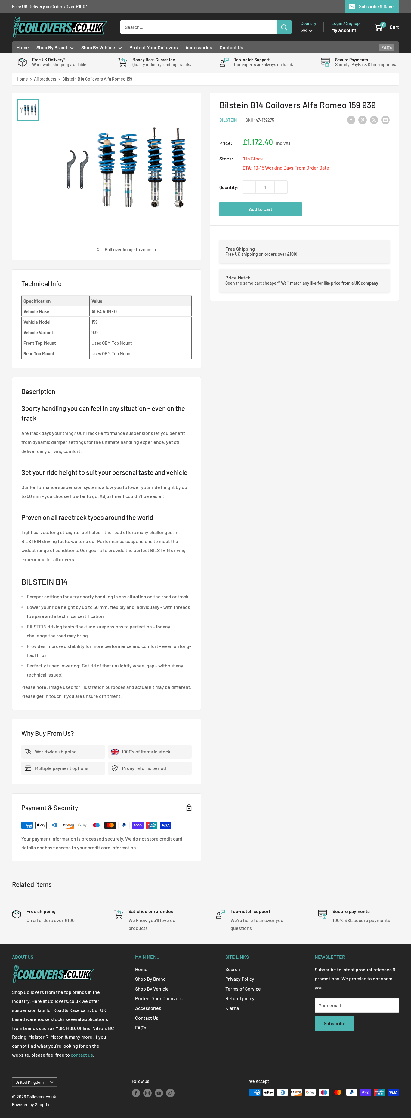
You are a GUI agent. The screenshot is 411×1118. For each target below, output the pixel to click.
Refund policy (240, 998)
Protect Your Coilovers (153, 47)
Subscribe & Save (376, 6)
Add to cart (260, 209)
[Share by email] (385, 119)
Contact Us (231, 47)
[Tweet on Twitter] (374, 119)
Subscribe (334, 1023)
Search (232, 969)
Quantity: (229, 187)
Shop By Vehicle (98, 47)
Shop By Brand (51, 47)
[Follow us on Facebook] (136, 1093)
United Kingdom (29, 1082)
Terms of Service (243, 988)
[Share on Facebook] (351, 119)
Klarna (232, 1008)
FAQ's (386, 47)
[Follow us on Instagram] (147, 1093)
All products (45, 78)
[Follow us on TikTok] (170, 1093)
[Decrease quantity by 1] (249, 187)
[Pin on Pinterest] (362, 119)
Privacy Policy (239, 979)
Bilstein (228, 119)
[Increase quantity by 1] (281, 187)
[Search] (284, 27)
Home (23, 47)
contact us (82, 1055)
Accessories (198, 47)
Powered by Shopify (30, 1104)
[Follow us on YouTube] (159, 1093)
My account (343, 30)
